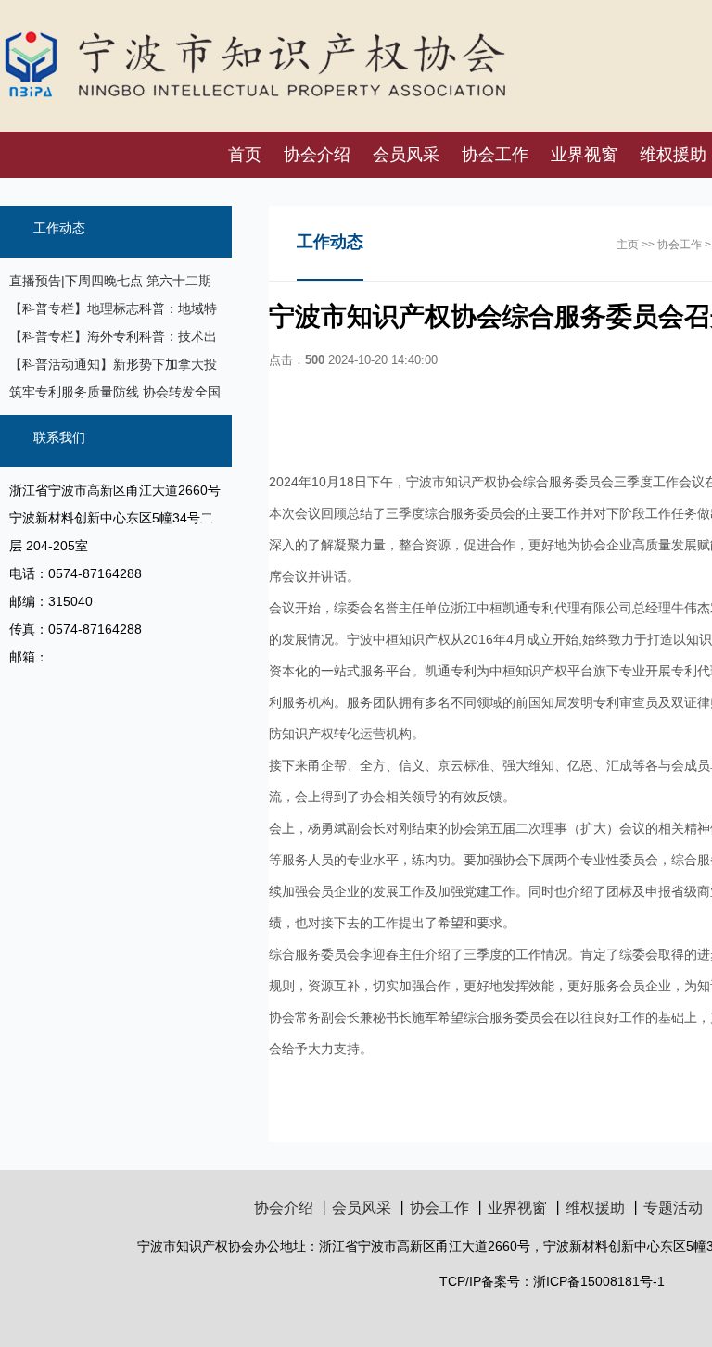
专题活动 (673, 1207)
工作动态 (59, 227)
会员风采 (406, 154)
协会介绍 (317, 154)
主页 (628, 244)
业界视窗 (584, 154)
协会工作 (495, 154)
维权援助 (595, 1207)
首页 (244, 154)
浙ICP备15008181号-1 (599, 1281)
